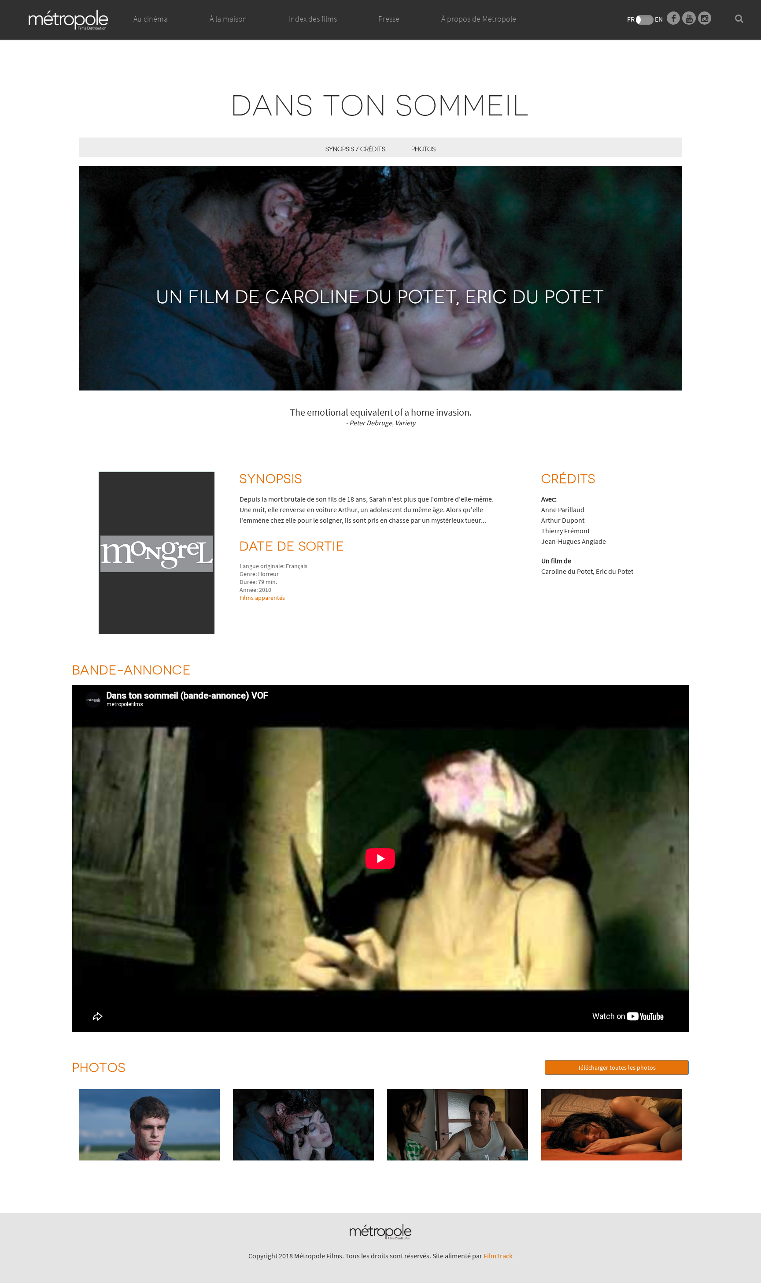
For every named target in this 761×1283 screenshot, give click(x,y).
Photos (423, 148)
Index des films (313, 19)
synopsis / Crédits (355, 148)
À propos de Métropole (478, 19)
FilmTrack (498, 1255)
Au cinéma (150, 19)
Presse (388, 19)
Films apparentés (262, 598)
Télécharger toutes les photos (617, 1067)
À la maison (228, 19)
